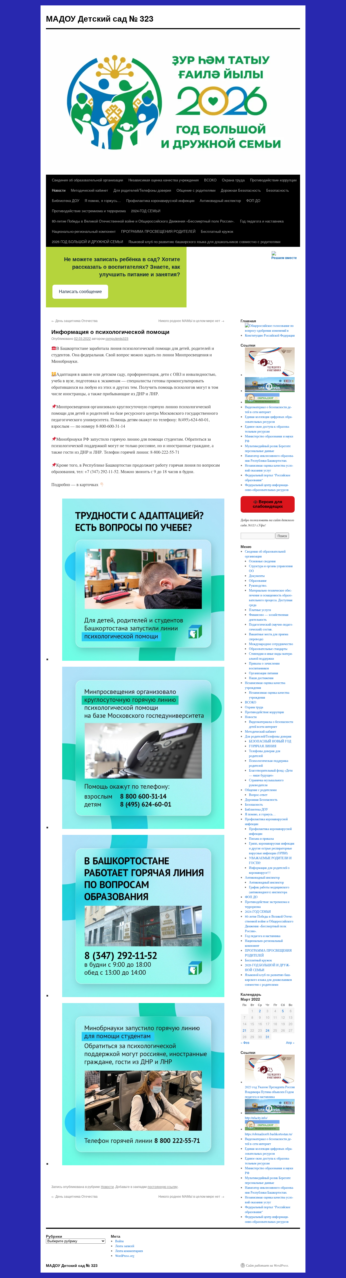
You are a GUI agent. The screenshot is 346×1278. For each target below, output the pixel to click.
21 (245, 1030)
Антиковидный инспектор (220, 200)
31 (268, 1036)
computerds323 (116, 338)
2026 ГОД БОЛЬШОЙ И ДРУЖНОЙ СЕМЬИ (87, 241)
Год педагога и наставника (262, 221)
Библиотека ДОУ (65, 200)
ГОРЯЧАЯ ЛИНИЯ (262, 746)
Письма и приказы (261, 838)
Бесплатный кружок (217, 231)
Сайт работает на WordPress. (267, 1265)
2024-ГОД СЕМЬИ (145, 210)
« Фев (245, 1042)
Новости (58, 190)
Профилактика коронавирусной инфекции (160, 200)
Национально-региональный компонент (84, 231)
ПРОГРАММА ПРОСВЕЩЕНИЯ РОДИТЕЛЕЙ (158, 231)
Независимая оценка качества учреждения (163, 179)
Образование (258, 580)
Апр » (290, 1042)
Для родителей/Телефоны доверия (142, 190)
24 (268, 1030)
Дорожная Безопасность (241, 190)
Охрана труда (233, 179)
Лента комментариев (129, 1251)
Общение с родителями (196, 190)
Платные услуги (260, 610)
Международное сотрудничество (271, 644)
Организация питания (263, 673)
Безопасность (277, 190)
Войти (119, 1241)
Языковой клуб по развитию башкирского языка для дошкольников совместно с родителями (204, 241)
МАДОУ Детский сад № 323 (100, 18)
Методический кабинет (89, 190)
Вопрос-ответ (258, 794)
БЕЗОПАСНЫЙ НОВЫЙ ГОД (270, 741)
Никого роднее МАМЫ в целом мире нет (191, 320)
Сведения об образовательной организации (87, 179)
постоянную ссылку (163, 1186)
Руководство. (258, 585)
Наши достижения (261, 678)
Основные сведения (262, 561)
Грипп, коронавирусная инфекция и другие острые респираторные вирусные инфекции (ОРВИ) (271, 848)
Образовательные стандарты (268, 648)
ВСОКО (210, 179)
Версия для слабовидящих (268, 504)
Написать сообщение (80, 291)
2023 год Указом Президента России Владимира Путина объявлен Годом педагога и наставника (270, 1092)
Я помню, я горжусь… (103, 200)
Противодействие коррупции (273, 179)
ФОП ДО (253, 200)
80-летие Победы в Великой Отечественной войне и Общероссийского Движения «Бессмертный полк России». (143, 221)
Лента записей (124, 1246)
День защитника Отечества (74, 320)
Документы (257, 575)
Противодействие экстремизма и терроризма (89, 210)
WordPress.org (124, 1255)
